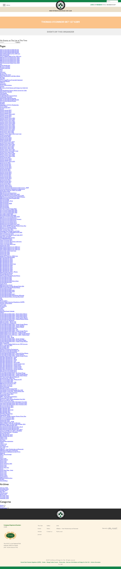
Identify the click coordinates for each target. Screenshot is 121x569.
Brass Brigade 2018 (5, 412)
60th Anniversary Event (6, 285)
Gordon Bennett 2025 (6, 278)
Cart (1, 71)
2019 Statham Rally (5, 191)
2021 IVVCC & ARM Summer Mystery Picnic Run (13, 226)
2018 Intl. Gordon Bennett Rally (8, 352)
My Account (59, 531)
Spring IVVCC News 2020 (7, 152)
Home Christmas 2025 (6, 463)
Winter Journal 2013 (5, 176)
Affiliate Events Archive (6, 478)
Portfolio (2, 103)
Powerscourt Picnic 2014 (6, 407)
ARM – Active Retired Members (8, 396)
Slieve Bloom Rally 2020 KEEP (8, 215)
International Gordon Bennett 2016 (9, 428)
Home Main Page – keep (6, 470)
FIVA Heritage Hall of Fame (7, 237)
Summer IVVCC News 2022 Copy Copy (10, 134)
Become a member (5, 67)
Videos (2, 442)
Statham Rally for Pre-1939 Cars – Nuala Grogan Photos (15, 333)
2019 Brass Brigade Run (6, 414)
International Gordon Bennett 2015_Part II (11, 427)
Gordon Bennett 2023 (6, 282)
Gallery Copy (3, 437)
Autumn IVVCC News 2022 (7, 119)
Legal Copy (3, 304)
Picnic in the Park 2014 (6, 398)
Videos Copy (3, 444)
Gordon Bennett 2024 (6, 280)
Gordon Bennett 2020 (6, 293)
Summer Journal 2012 (5, 185)
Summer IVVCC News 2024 (7, 123)
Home (1, 456)
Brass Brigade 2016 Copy (6, 410)
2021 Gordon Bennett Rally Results (9, 100)
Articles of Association (6, 186)
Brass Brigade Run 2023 (6, 268)
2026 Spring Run (4, 202)
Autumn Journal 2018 (5, 139)
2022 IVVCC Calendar (6, 92)
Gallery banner (4, 460)
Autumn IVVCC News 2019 (7, 114)
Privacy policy (3, 301)
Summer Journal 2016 (5, 115)
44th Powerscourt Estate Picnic (8, 193)
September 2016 (4, 498)
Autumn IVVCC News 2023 (7, 128)
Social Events (3, 508)
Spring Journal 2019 (5, 157)
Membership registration (6, 441)
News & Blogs (4, 481)
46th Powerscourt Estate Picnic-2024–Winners (12, 197)
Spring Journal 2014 (5, 170)
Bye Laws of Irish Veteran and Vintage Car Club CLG (14, 88)
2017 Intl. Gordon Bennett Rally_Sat (9, 350)
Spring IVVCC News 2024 (7, 132)
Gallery (2, 312)
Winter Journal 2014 (5, 174)
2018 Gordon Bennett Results (8, 98)
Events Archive (4, 477)
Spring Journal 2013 (5, 180)
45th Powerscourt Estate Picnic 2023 (10, 59)
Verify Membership (5, 65)
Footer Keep (3, 283)
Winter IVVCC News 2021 (7, 145)
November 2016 (4, 497)
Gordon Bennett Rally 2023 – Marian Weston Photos (14, 319)
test (1, 64)
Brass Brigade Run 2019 (6, 262)
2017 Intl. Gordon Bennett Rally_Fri (9, 377)
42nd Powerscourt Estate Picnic (8, 223)
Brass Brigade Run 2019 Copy (8, 264)
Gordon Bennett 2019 (6, 277)
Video (1, 308)
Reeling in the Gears (5, 75)
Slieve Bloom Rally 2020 (6, 214)
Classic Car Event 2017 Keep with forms (11, 241)
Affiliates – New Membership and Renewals (11, 449)
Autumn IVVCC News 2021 (7, 144)
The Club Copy (4, 446)
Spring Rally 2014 (4, 347)
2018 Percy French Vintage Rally (8, 389)
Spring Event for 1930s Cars (7, 378)
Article (2, 505)
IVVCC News (3, 106)
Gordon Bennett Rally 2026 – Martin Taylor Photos (13, 315)
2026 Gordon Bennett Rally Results (9, 50)
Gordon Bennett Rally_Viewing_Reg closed (11, 297)
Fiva (1, 89)
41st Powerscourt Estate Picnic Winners (10, 219)
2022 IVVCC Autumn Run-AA (8, 227)
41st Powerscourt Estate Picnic (8, 220)
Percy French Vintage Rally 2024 (8, 211)
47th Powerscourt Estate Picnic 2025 (10, 61)
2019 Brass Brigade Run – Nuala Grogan (10, 368)
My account (3, 73)
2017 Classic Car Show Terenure (8, 393)
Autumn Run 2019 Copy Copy (8, 251)
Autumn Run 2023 (5, 255)
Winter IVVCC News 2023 (7, 130)
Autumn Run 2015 (5, 395)
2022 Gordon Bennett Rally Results (9, 51)
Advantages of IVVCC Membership (9, 105)
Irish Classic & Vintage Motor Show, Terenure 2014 (13, 403)
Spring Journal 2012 (5, 184)
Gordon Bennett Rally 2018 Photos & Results (12, 295)
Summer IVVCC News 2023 (7, 122)
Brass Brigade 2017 (5, 411)
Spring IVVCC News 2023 (7, 148)
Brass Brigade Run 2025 (6, 270)
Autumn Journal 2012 (5, 181)
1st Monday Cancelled (6, 97)
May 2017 (2, 492)
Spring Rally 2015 (4, 348)
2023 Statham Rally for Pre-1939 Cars (10, 54)
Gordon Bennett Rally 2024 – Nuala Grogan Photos (14, 331)
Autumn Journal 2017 (5, 117)
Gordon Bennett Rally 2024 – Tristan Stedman (12, 326)
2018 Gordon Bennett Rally (7, 257)
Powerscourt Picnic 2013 (6, 400)
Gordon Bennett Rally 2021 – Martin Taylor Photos (13, 375)
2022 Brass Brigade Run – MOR (8, 357)
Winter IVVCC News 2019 (7, 142)
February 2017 (4, 493)
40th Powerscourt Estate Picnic (8, 218)
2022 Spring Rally (4, 55)
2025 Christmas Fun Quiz (7, 234)
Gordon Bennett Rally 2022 (7, 291)
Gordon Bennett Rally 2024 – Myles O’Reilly (12, 327)
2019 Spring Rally (4, 199)
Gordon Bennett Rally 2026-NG (8, 328)
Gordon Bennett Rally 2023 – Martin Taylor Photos (13, 316)
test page (2, 102)
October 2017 (4, 490)
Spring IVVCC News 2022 (7, 147)
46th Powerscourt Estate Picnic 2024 (10, 63)
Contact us (3, 445)
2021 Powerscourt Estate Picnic (8, 370)
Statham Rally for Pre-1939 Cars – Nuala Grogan (13, 332)
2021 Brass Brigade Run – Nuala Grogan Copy (12, 364)
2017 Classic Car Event (6, 385)
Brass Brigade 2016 (5, 408)
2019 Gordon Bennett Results (8, 101)
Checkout (2, 72)
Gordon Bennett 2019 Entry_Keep (9, 281)
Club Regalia (3, 93)
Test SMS (2, 78)
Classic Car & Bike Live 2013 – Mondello (11, 431)
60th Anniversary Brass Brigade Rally (9, 198)
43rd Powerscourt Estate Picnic (8, 222)
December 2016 (4, 495)
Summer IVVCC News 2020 (7, 153)
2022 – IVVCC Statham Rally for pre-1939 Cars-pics (14, 344)
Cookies (2, 307)
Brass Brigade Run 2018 (6, 260)
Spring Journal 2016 (5, 163)
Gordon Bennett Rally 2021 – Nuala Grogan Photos (14, 374)
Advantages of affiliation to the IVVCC (10, 452)
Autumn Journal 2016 (5, 113)
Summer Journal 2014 (5, 172)
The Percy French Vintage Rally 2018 (10, 216)
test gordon (3, 84)
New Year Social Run (5, 236)
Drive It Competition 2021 (7, 417)
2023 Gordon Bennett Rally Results (9, 52)
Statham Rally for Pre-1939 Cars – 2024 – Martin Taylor (14, 335)
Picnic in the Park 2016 (6, 345)
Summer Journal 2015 (5, 168)
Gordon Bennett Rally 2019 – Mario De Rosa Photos (14, 353)
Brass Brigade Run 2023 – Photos (9, 272)
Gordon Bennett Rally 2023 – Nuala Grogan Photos (14, 324)
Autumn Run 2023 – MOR (7, 421)
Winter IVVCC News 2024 (7, 124)
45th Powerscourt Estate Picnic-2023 (10, 194)
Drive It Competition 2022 (7, 419)
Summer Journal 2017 (5, 110)
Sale (1, 298)
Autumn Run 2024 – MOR (7, 337)
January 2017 (3, 494)
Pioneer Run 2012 (5, 433)
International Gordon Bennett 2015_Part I (11, 429)
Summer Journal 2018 (5, 138)
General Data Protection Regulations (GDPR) (12, 302)
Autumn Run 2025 (5, 252)
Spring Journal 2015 (5, 169)
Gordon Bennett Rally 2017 (7, 294)
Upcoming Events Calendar (7, 311)
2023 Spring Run (4, 206)
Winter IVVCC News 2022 (7, 121)
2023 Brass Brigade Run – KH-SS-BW (10, 362)
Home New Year (4, 467)
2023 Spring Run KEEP (6, 203)
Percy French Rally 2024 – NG (8, 382)
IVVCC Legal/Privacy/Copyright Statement (11, 80)
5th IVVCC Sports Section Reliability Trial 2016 (12, 399)
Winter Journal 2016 (5, 165)
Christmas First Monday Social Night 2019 (11, 235)
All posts (2, 77)
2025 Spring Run (4, 205)
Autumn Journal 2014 (5, 173)
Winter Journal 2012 (5, 182)
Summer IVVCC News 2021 (7, 149)
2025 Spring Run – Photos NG (8, 322)
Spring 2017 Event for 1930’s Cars (9, 256)
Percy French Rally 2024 (6, 381)
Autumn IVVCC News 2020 (7, 156)
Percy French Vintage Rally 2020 (8, 213)
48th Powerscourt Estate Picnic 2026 (10, 60)
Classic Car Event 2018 (6, 243)
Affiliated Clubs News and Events (9, 450)
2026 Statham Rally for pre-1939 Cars (10, 248)
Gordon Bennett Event (6, 274)
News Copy (3, 458)
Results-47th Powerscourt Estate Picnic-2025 (12, 195)
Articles (2, 86)
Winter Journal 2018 (5, 140)
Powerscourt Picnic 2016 (6, 394)
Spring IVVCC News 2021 (7, 143)
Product (2, 479)
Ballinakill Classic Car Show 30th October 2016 (12, 424)
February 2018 (4, 488)
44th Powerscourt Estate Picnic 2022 (10, 57)
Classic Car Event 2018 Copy (7, 244)
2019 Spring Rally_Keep (6, 201)
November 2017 (4, 489)
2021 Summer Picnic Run (6, 230)
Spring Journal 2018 (5, 136)
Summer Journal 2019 (5, 159)
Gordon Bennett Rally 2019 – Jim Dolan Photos (12, 373)
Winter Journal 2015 (5, 164)
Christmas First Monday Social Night (10, 231)
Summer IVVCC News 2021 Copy (9, 151)
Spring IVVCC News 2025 (7, 131)
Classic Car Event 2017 (6, 240)
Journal (2, 109)
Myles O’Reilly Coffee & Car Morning (10, 423)
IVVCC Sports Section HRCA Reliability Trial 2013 (13, 402)
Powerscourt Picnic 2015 (6, 406)
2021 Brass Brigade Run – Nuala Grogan (10, 366)
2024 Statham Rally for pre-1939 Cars (10, 247)
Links (1, 299)
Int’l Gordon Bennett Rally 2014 (8, 425)
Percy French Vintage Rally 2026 (8, 210)
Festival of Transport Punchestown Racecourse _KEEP (14, 188)
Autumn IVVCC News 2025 (7, 126)
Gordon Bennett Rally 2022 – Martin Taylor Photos (13, 314)
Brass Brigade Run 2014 (6, 435)
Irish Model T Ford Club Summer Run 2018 (11, 390)
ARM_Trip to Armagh (6, 454)
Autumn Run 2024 (5, 253)
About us (2, 453)
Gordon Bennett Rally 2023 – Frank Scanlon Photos (14, 318)
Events (39, 528)
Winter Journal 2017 (5, 135)
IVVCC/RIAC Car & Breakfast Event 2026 (11, 232)
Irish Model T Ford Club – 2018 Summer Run (12, 391)
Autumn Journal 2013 (5, 177)
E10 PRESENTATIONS (6, 239)
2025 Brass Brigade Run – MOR (8, 360)
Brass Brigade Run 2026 (6, 269)
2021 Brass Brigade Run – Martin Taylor (10, 365)
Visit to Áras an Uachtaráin (7, 320)
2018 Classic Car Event (6, 386)
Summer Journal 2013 (5, 178)
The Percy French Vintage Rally (8, 209)
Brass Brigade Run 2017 (6, 258)
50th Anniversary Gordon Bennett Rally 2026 (12, 286)
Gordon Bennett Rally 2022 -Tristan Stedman (12, 354)
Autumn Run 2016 (5, 415)
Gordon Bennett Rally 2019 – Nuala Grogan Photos (14, 356)
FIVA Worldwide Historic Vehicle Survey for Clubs (13, 90)
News (1, 457)
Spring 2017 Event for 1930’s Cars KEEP (10, 190)
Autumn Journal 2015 (5, 167)
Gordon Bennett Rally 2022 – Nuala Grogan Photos (14, 341)
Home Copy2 (3, 475)
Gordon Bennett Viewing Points (8, 96)
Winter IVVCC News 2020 (7, 155)
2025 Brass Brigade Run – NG (8, 361)
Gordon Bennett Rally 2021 (7, 290)
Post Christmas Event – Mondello (9, 432)
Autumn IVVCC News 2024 (7, 127)
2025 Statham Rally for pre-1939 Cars (10, 249)
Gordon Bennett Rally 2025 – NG (9, 329)
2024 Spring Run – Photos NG (8, 323)
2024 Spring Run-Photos (6, 273)
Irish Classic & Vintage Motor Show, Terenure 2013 (13, 404)
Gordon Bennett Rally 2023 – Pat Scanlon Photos (13, 340)
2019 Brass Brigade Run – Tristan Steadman (11, 369)
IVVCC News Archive (6, 85)
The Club (2, 448)
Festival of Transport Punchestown (9, 349)
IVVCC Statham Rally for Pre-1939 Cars (10, 56)
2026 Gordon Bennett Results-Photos (10, 276)
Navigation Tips (4, 94)
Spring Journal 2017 (5, 107)
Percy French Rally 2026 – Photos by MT (11, 379)
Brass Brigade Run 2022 (6, 266)
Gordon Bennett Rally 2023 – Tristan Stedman (12, 339)
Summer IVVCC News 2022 (7, 118)
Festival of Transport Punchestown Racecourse (12, 189)
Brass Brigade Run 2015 (6, 436)
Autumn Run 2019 (5, 245)
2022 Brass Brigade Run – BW (8, 358)
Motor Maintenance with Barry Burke (10, 76)
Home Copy (3, 461)
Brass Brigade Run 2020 (6, 265)
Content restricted (5, 68)
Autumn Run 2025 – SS (6, 336)
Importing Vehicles (5, 81)
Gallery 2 (2, 82)
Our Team (2, 440)
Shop (1, 69)
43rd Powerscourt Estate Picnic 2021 (10, 224)
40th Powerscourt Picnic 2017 (8, 383)
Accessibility (3, 306)
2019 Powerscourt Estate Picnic (8, 371)
